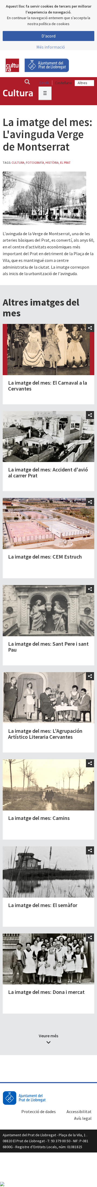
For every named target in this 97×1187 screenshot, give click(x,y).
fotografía (35, 162)
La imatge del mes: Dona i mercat (46, 991)
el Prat (65, 162)
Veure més (48, 1035)
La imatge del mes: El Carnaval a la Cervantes (47, 385)
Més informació (50, 47)
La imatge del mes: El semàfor (42, 905)
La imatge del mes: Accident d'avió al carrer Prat (48, 472)
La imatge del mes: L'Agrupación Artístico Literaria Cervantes (45, 733)
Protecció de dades (38, 1111)
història (52, 162)
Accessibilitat (79, 1111)
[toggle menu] (45, 93)
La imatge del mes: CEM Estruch (45, 556)
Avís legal (83, 1118)
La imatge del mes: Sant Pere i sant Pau (48, 646)
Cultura (18, 162)
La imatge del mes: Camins (39, 818)
